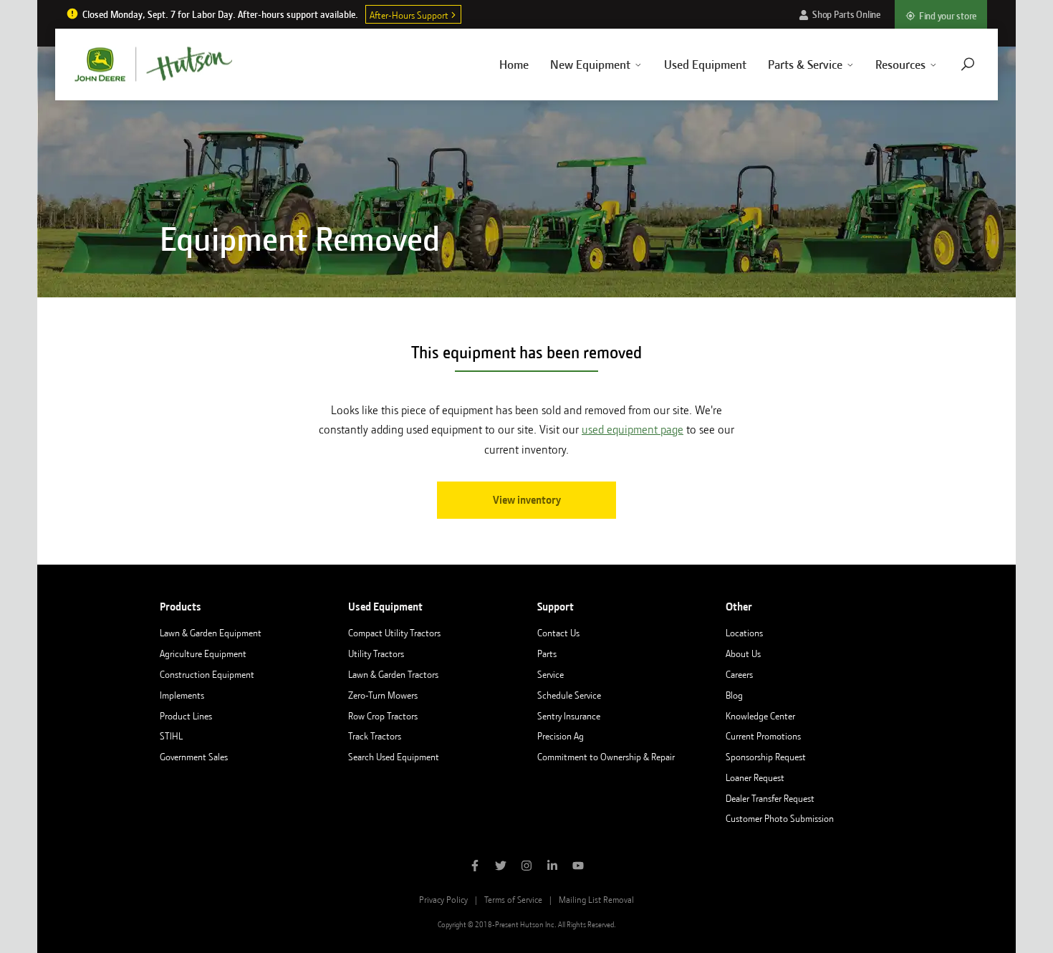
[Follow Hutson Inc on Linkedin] (552, 867)
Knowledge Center (760, 716)
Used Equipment (705, 64)
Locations (744, 632)
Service (550, 674)
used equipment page (632, 429)
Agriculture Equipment (203, 653)
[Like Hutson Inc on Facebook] (475, 867)
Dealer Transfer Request (770, 798)
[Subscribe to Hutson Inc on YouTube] (578, 867)
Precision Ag (560, 736)
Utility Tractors (376, 653)
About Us (743, 653)
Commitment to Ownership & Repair (606, 756)
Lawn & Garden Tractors (393, 674)
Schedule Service (569, 695)
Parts (547, 653)
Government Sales (194, 756)
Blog (734, 695)
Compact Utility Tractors (394, 632)
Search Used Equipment (393, 756)
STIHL (171, 736)
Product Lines (186, 716)
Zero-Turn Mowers (383, 695)
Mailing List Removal (596, 899)
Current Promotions (763, 736)
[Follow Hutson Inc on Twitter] (501, 867)
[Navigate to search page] (967, 64)
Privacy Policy (443, 899)
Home (514, 64)
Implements (182, 695)
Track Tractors (374, 736)
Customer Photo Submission (780, 818)
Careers (739, 674)
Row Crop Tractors (383, 716)
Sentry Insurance (568, 716)
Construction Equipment (207, 674)
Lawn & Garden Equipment (210, 632)
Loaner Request (755, 777)
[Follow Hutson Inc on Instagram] (526, 867)
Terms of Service (513, 899)
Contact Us (558, 632)
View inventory (527, 500)
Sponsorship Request (766, 756)
